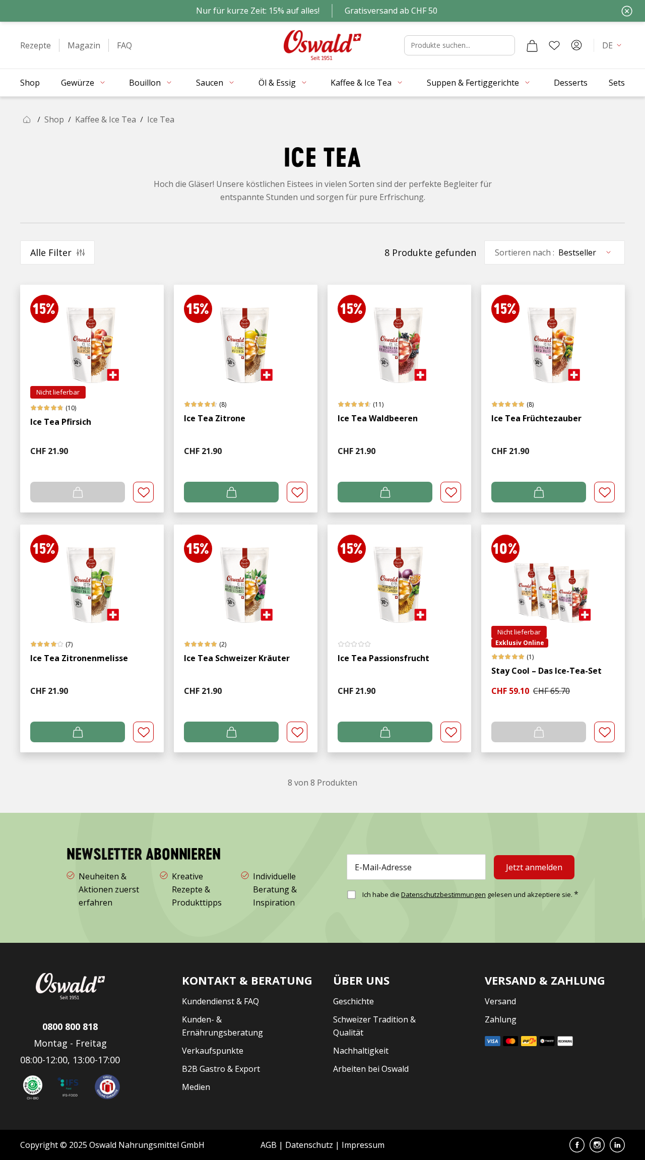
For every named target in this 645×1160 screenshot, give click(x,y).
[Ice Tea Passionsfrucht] (399, 575)
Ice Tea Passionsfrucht (383, 658)
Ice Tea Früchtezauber (536, 418)
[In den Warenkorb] (231, 492)
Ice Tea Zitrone (214, 418)
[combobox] (459, 45)
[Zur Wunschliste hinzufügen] (143, 492)
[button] (35, 45)
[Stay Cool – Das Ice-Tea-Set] (553, 575)
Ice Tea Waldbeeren (378, 418)
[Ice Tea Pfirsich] (92, 335)
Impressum (363, 1144)
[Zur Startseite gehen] (322, 45)
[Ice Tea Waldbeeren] (399, 335)
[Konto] (576, 45)
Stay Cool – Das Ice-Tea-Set (546, 670)
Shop (54, 119)
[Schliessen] (627, 11)
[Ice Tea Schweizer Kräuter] (245, 575)
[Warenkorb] (532, 45)
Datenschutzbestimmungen (443, 894)
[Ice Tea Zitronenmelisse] (92, 575)
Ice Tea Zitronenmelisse (79, 658)
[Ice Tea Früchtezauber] (553, 335)
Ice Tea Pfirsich (60, 421)
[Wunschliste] (554, 45)
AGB (270, 1144)
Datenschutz (309, 1144)
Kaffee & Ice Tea (105, 119)
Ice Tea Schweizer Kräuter (237, 658)
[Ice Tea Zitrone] (245, 335)
